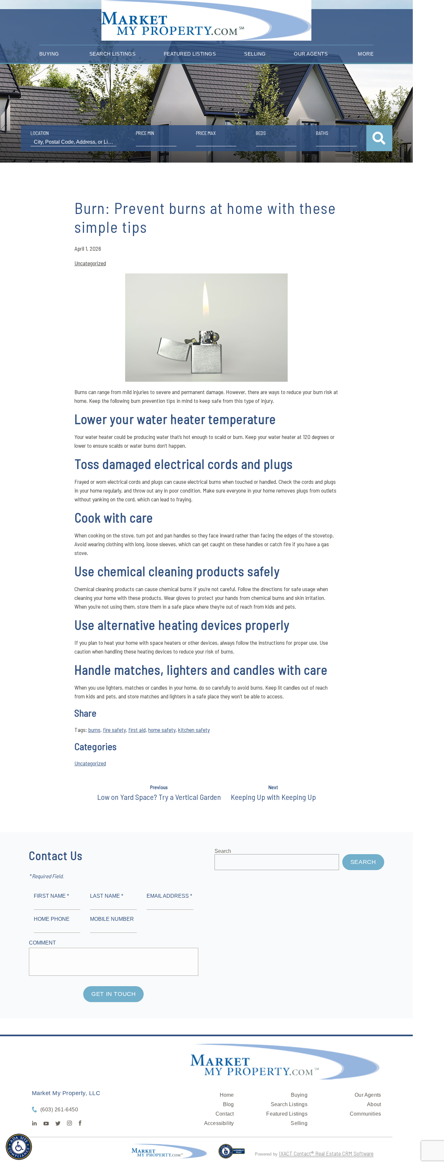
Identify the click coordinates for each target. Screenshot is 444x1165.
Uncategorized (90, 263)
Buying (49, 54)
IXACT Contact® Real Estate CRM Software (326, 1153)
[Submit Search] (379, 138)
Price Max (206, 133)
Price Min (145, 133)
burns (94, 729)
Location (40, 133)
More (365, 54)
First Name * (51, 896)
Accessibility (219, 1123)
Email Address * (169, 896)
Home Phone (52, 919)
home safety (162, 729)
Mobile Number (112, 919)
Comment (42, 943)
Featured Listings (190, 54)
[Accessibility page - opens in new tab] (231, 1154)
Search (223, 851)
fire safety (114, 729)
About (374, 1104)
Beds (261, 133)
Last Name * (106, 896)
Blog (228, 1104)
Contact (224, 1114)
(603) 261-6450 (59, 1109)
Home (227, 1095)
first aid (137, 729)
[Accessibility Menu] (18, 1147)
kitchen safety (194, 729)
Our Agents (311, 54)
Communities (365, 1114)
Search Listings (112, 54)
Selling (255, 54)
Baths (322, 133)
